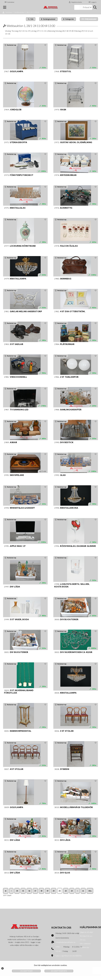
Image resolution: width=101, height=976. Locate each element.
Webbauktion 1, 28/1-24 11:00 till (26, 12)
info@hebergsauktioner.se (65, 942)
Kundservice (84, 947)
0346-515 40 (58, 949)
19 (47, 891)
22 (66, 891)
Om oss (83, 940)
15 (23, 891)
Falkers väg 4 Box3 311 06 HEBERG (68, 956)
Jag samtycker (26, 971)
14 (17, 891)
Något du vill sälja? (86, 932)
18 (41, 891)
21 (59, 891)
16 (29, 891)
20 (53, 891)
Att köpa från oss (86, 936)
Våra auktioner (85, 944)
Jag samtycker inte (59, 971)
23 (72, 891)
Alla (89, 891)
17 (35, 891)
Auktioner (9, 12)
